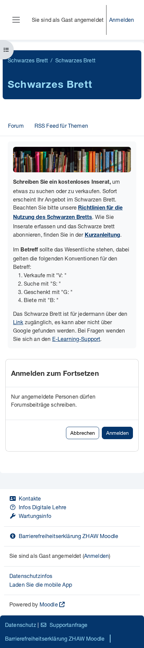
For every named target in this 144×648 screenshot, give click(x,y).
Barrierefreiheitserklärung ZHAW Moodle (68, 536)
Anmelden (121, 19)
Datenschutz (20, 625)
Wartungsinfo (35, 516)
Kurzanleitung (102, 235)
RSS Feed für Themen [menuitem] (61, 125)
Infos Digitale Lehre (42, 507)
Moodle (49, 604)
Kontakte (30, 498)
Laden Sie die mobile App (40, 584)
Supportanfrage (68, 625)
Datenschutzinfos (31, 576)
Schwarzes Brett (28, 60)
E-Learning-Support (76, 339)
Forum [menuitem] (16, 125)
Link (18, 322)
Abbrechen (82, 433)
